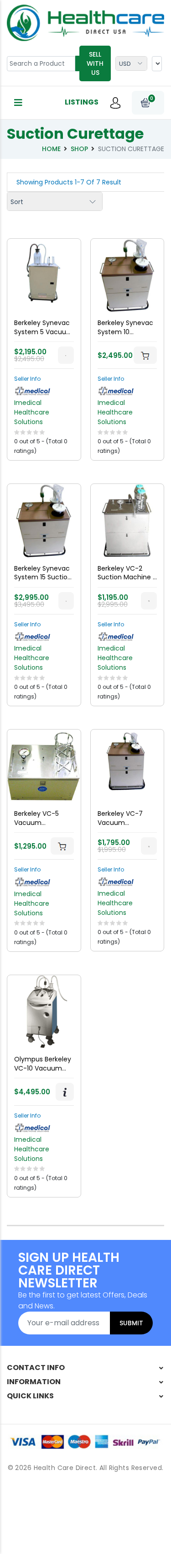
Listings (81, 102)
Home (51, 148)
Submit (131, 1323)
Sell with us (95, 63)
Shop (79, 148)
